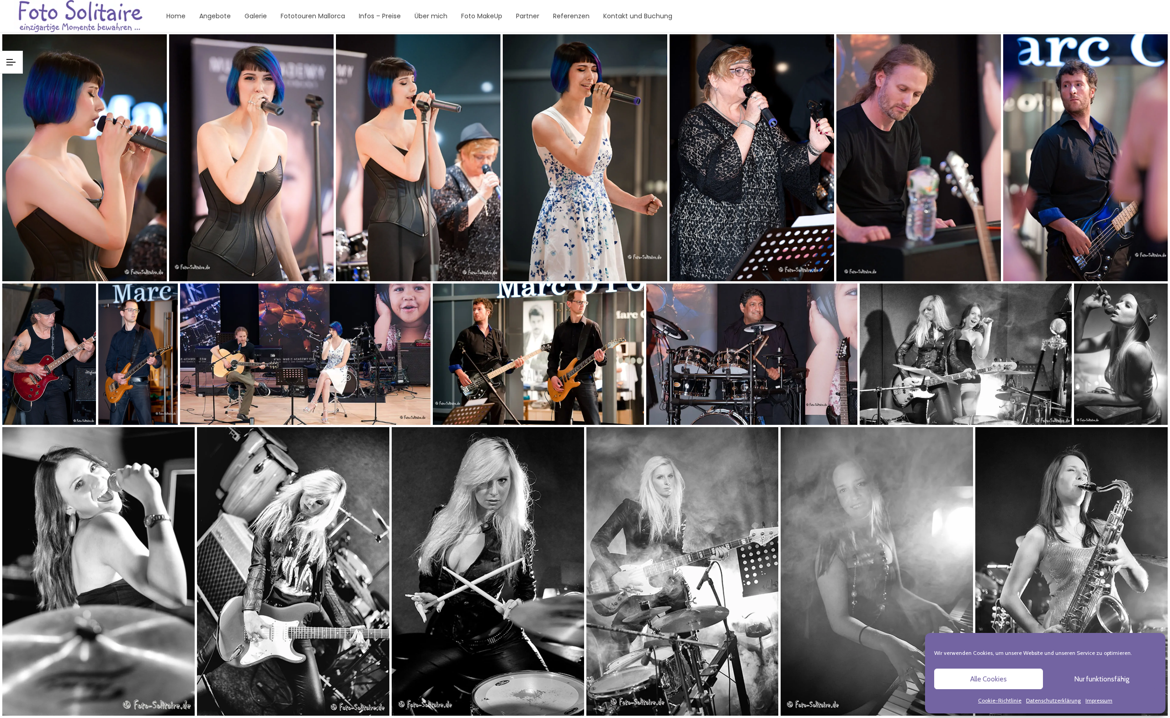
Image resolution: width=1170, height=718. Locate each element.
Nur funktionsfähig (1101, 679)
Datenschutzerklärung (1053, 700)
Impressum (1098, 700)
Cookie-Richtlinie (999, 700)
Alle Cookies (988, 679)
